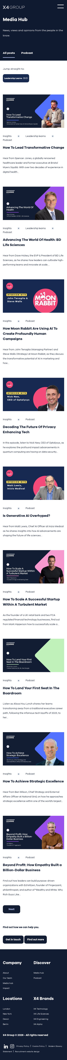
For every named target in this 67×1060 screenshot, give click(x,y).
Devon (6, 1019)
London (6, 1009)
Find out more (35, 939)
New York (7, 1014)
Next (11, 909)
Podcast (27, 53)
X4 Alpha (38, 1024)
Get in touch (13, 939)
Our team (7, 978)
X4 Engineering (41, 1019)
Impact (6, 988)
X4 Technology (41, 1009)
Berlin (5, 1024)
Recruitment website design (27, 1052)
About (6, 973)
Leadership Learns (16, 78)
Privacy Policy (22, 1046)
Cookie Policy (38, 1046)
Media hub (8, 983)
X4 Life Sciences (41, 1014)
